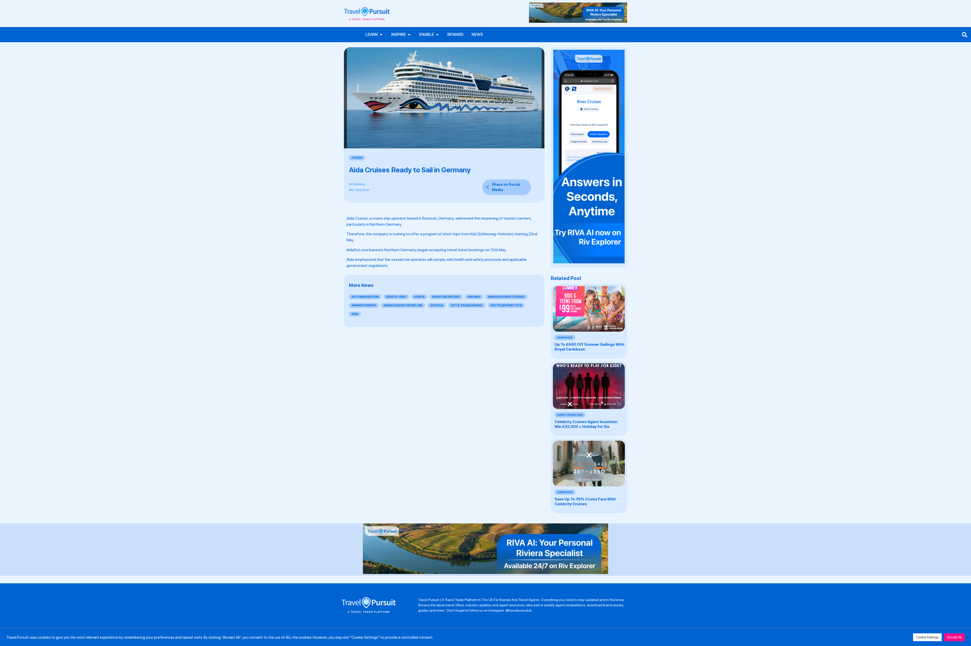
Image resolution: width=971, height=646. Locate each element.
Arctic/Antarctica (506, 305)
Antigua (436, 305)
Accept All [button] (954, 637)
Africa (419, 296)
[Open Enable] (437, 35)
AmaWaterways (363, 305)
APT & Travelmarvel (467, 305)
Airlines (474, 296)
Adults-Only (396, 296)
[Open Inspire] (409, 35)
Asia (354, 314)
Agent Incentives (446, 296)
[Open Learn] (381, 35)
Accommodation (365, 296)
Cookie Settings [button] (927, 637)
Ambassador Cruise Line (403, 305)
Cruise (356, 157)
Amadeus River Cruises (506, 296)
